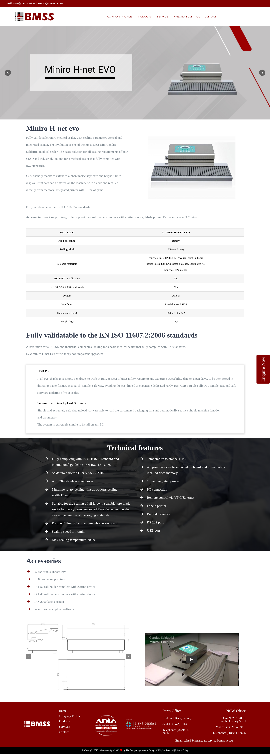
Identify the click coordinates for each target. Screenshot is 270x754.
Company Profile (70, 716)
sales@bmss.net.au (24, 3)
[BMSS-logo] (37, 722)
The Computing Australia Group (140, 750)
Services (64, 726)
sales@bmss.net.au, (196, 740)
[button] (28, 656)
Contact (64, 732)
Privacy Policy (181, 750)
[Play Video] (191, 659)
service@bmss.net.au (50, 3)
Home (63, 710)
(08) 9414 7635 (236, 733)
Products (64, 721)
